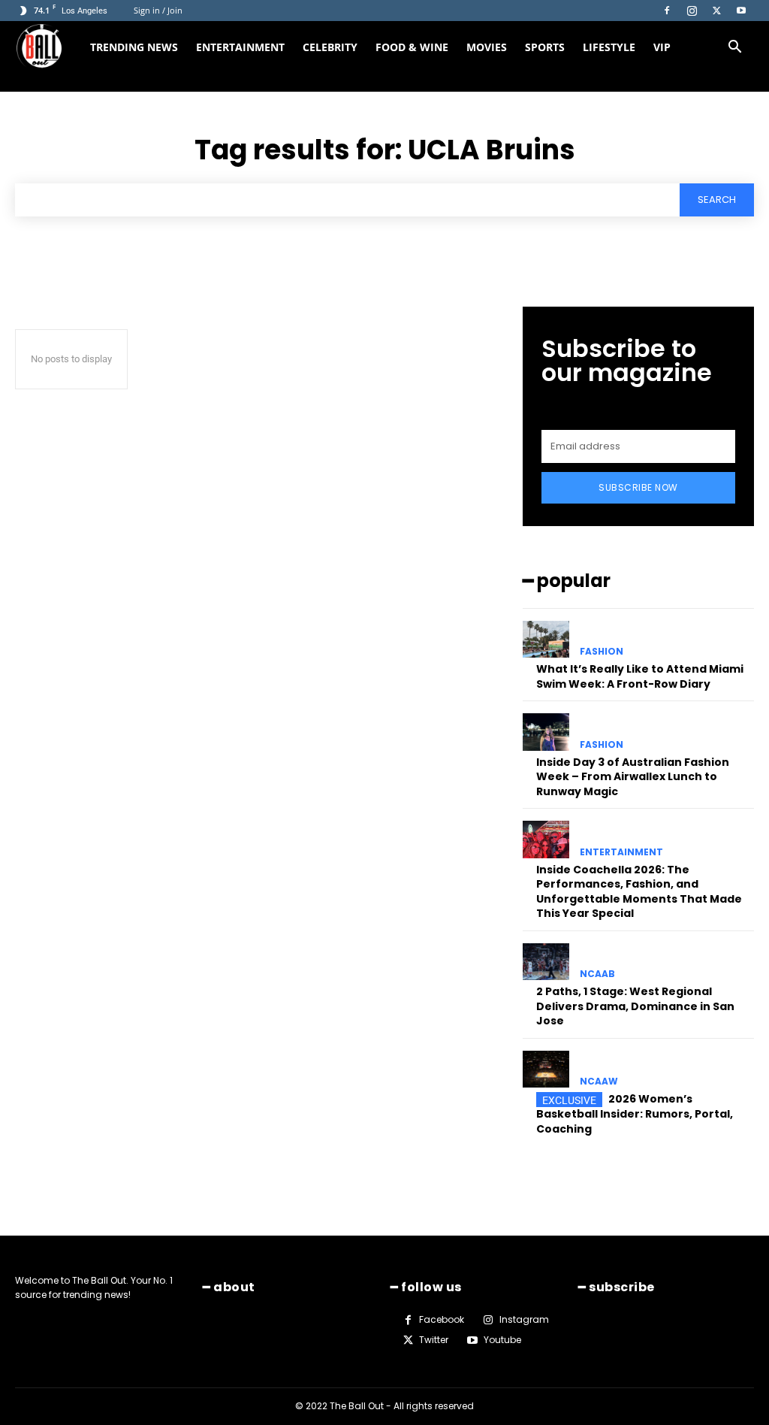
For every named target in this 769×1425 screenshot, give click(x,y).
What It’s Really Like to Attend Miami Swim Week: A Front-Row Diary (639, 676)
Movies (486, 47)
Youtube (502, 1339)
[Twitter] (716, 10)
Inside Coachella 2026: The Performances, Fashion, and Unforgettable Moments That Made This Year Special (639, 891)
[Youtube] (741, 10)
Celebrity (330, 47)
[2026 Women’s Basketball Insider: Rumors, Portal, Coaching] (546, 1069)
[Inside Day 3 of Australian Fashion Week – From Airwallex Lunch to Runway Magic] (546, 731)
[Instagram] (691, 10)
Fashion (601, 651)
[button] (734, 48)
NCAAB (597, 974)
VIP (662, 47)
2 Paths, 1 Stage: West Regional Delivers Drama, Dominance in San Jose (635, 1006)
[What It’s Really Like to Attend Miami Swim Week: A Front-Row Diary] (546, 639)
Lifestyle (609, 47)
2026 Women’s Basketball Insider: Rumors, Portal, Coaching (634, 1113)
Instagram (524, 1319)
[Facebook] (667, 10)
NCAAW (599, 1081)
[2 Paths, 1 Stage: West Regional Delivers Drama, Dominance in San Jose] (546, 961)
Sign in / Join (158, 10)
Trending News (134, 47)
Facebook (441, 1319)
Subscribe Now (638, 487)
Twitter (433, 1339)
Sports (545, 47)
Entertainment (240, 47)
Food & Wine (411, 47)
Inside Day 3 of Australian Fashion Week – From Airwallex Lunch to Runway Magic (632, 777)
